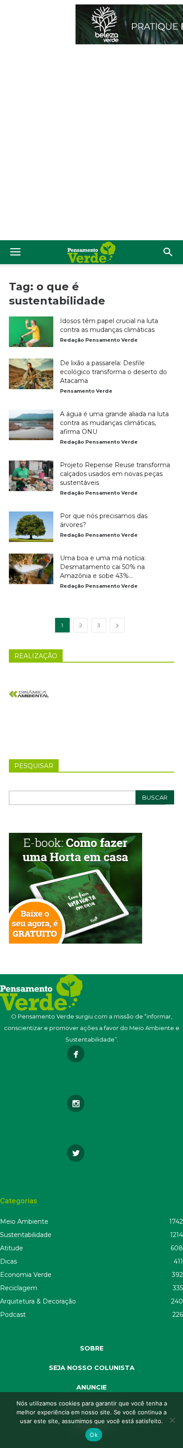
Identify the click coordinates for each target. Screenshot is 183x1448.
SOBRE (91, 1348)
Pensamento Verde (86, 391)
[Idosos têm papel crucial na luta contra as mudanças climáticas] (31, 331)
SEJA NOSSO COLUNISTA (92, 1368)
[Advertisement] (91, 144)
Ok (94, 1434)
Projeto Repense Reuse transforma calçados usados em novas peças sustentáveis (115, 474)
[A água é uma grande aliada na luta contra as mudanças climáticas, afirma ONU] (31, 425)
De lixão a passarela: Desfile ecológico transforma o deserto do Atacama (113, 372)
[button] (168, 252)
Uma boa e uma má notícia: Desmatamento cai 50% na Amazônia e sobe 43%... (103, 567)
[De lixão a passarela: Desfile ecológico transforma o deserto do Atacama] (31, 374)
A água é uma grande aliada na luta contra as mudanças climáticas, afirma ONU (114, 423)
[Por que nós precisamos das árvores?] (31, 526)
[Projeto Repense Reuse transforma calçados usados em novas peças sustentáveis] (31, 476)
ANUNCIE (91, 1387)
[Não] (171, 1420)
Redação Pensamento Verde (99, 340)
